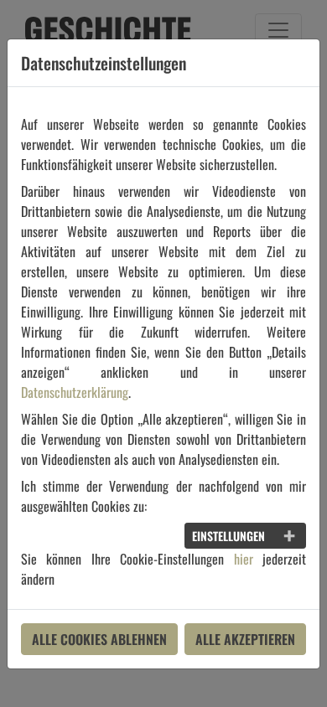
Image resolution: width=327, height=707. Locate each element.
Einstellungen (228, 535)
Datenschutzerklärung (74, 392)
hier (243, 559)
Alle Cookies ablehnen (99, 639)
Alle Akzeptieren (245, 639)
